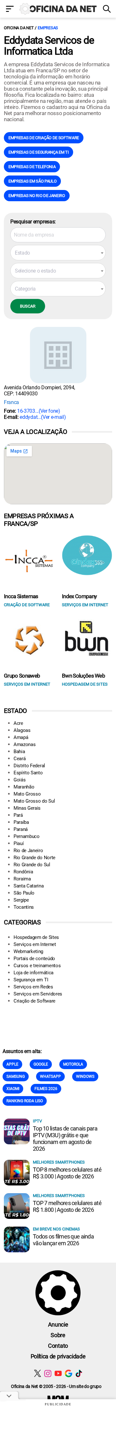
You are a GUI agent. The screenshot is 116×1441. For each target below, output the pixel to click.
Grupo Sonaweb (22, 675)
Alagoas (22, 730)
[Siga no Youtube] (58, 1373)
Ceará (19, 758)
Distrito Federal (29, 766)
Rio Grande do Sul (32, 865)
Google (41, 1064)
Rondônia (23, 872)
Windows (85, 1076)
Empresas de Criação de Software (43, 137)
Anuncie (58, 1324)
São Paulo (24, 893)
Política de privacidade (58, 1356)
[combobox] (58, 252)
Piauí (19, 843)
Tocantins (24, 907)
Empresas (48, 27)
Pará (18, 815)
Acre (18, 723)
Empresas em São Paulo (32, 181)
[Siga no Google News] (68, 1373)
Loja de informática (33, 973)
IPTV (37, 1121)
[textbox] (58, 252)
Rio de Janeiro (28, 850)
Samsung (15, 1076)
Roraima (22, 879)
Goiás (19, 780)
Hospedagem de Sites (36, 937)
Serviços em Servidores (38, 994)
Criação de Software (34, 1001)
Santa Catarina (29, 886)
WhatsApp (50, 1076)
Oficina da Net (19, 27)
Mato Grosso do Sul (34, 801)
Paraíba (21, 822)
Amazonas (24, 744)
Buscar (27, 306)
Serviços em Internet (35, 944)
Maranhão (24, 787)
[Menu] (9, 9)
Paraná (21, 829)
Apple (12, 1064)
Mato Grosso (27, 794)
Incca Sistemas (21, 596)
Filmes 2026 (45, 1088)
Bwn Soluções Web (83, 675)
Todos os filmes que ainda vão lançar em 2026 (63, 1240)
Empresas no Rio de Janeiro (36, 195)
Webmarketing (28, 951)
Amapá (21, 737)
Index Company (79, 596)
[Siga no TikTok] (79, 1373)
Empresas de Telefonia (31, 166)
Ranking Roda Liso (24, 1101)
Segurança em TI (31, 980)
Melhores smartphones (59, 1162)
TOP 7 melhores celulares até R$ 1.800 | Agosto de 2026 (67, 1206)
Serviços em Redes (33, 987)
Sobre (58, 1335)
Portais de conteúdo (34, 958)
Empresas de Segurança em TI (38, 152)
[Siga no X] (38, 1373)
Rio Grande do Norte (34, 857)
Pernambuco (27, 836)
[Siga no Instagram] (48, 1373)
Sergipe (21, 900)
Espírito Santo (28, 773)
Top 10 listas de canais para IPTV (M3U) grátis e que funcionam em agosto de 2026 (65, 1138)
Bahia (19, 751)
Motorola (73, 1064)
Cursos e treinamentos (37, 965)
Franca (11, 402)
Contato (58, 1345)
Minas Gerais (27, 808)
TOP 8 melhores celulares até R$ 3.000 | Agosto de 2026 (67, 1173)
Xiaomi (12, 1088)
